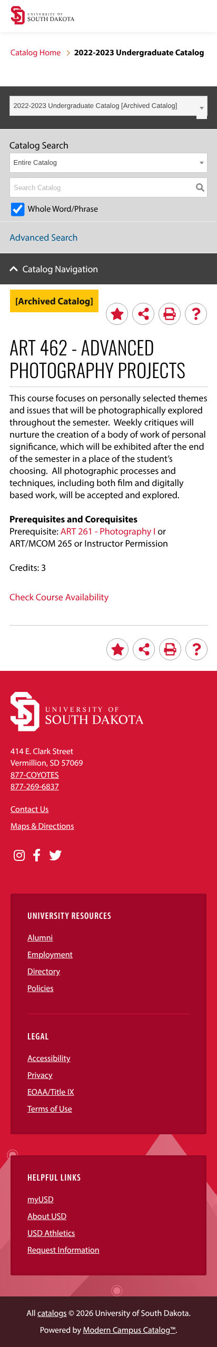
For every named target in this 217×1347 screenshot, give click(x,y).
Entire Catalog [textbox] (35, 162)
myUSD (40, 1199)
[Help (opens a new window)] (195, 314)
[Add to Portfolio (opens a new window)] (116, 314)
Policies (40, 988)
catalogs (52, 1313)
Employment (50, 954)
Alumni (40, 938)
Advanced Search (43, 237)
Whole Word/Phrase (63, 209)
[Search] (200, 187)
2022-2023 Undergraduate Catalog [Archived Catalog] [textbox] (95, 106)
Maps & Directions (42, 826)
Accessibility (49, 1058)
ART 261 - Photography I (108, 531)
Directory (43, 971)
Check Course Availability (58, 597)
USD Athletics (51, 1233)
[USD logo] (43, 16)
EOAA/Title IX (50, 1092)
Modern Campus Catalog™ (129, 1330)
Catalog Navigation (60, 269)
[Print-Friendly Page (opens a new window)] (169, 314)
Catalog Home (36, 52)
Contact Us (29, 809)
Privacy (40, 1075)
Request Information (63, 1250)
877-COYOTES (35, 775)
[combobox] (108, 106)
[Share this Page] (143, 313)
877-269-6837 (35, 786)
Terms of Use (49, 1109)
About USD (46, 1216)
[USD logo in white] (77, 729)
